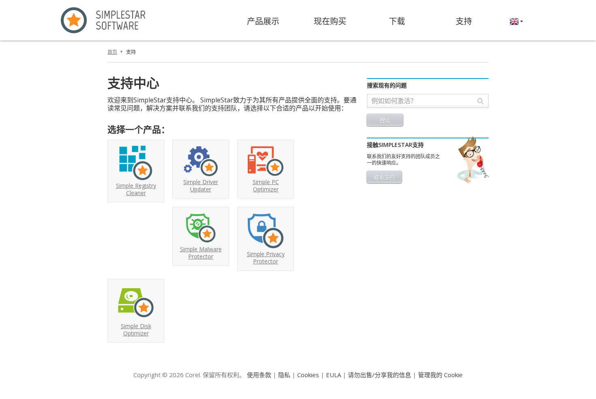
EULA (333, 375)
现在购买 (330, 21)
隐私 (284, 375)
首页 (112, 52)
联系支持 (384, 177)
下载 (397, 21)
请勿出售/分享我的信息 (379, 375)
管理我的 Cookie (440, 375)
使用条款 (259, 375)
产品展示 (263, 21)
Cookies (308, 375)
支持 (464, 21)
